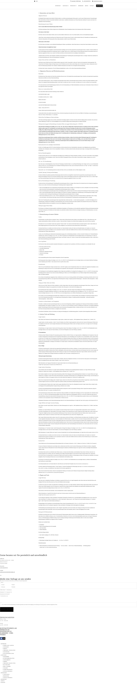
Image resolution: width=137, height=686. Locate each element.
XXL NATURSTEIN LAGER (8, 653)
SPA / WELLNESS (6, 664)
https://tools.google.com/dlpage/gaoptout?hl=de (72, 353)
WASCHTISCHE (6, 651)
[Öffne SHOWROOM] (60, 5)
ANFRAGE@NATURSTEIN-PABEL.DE (7, 572)
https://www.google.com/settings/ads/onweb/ (53, 390)
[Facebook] (35, 1)
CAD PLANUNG (6, 674)
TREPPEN (5, 661)
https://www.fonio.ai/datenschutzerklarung (49, 547)
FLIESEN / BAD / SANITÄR (8, 645)
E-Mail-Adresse (3, 589)
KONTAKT (3, 682)
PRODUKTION (4, 672)
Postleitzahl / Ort (3, 592)
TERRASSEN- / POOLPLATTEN (9, 650)
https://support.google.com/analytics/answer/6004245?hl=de (51, 364)
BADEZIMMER (6, 656)
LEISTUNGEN (3, 655)
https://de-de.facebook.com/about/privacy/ (81, 463)
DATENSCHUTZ (6, 631)
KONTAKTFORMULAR (8, 628)
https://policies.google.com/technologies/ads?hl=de (89, 400)
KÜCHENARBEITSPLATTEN (8, 658)
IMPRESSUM (4, 630)
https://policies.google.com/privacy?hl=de (91, 432)
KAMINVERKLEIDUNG (7, 669)
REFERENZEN (4, 679)
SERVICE (3, 680)
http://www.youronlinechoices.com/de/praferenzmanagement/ (53, 472)
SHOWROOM (99, 5)
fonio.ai (54, 516)
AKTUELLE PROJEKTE (7, 671)
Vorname (13, 584)
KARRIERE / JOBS (6, 633)
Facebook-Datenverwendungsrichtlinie (46, 455)
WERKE (3, 635)
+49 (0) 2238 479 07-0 (4, 567)
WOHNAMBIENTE (6, 659)
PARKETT (5, 648)
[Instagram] (37, 1)
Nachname (13, 586)
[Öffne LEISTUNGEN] (68, 5)
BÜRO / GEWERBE (7, 666)
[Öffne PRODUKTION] (76, 5)
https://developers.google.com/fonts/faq (66, 493)
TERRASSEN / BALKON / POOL (9, 663)
